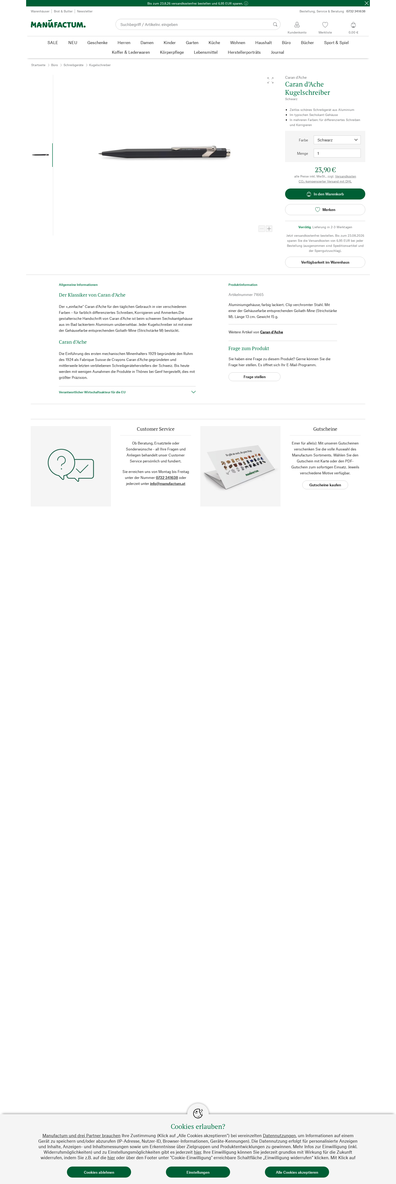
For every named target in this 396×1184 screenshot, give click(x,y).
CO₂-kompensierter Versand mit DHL (325, 181)
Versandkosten (345, 176)
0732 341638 (167, 477)
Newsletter (85, 11)
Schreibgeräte (73, 65)
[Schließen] (366, 3)
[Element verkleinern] (261, 228)
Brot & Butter (63, 11)
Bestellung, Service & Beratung (333, 11)
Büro (54, 65)
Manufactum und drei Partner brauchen (81, 1135)
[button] (270, 80)
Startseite (38, 65)
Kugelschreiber (100, 65)
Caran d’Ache (271, 332)
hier (197, 1152)
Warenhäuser (40, 11)
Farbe (303, 140)
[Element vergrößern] (269, 228)
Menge (302, 153)
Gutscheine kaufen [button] (325, 485)
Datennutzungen (279, 1135)
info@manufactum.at (167, 483)
